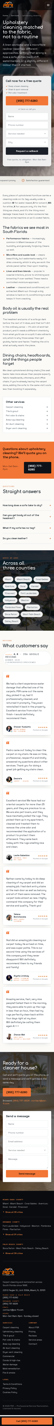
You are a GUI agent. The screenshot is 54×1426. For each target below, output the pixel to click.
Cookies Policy (10, 1392)
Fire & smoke (9, 1372)
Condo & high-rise (11, 1360)
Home (5, 15)
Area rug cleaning (27, 419)
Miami (8, 579)
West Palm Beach (31, 614)
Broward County (11, 1222)
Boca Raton (11, 614)
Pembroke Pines (13, 607)
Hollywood (10, 600)
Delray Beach (11, 621)
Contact (33, 1344)
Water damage (10, 1364)
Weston (25, 600)
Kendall (34, 586)
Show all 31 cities (14, 1234)
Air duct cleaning (27, 424)
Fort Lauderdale (29, 593)
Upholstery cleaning (13, 1331)
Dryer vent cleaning (27, 428)
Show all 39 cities (14, 1253)
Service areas (35, 1339)
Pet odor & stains (27, 415)
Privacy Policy (10, 1388)
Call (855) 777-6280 (27, 1421)
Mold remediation (11, 1368)
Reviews (33, 1335)
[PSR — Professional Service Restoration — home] (8, 5)
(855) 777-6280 (27, 101)
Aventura (9, 586)
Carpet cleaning (27, 407)
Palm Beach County (13, 1244)
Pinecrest (10, 593)
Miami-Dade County (13, 1200)
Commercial (8, 1356)
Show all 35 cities (14, 1212)
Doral (22, 586)
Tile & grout (27, 411)
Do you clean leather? (15, 538)
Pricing (32, 1331)
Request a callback (27, 151)
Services (15, 15)
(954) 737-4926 (21, 1100)
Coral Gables (42, 579)
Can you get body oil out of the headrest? (21, 517)
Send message (27, 1173)
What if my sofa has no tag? (19, 527)
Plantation (32, 607)
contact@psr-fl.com (13, 1310)
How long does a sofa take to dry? (22, 505)
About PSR (34, 1327)
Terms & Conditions (12, 1384)
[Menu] (48, 5)
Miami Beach (23, 579)
